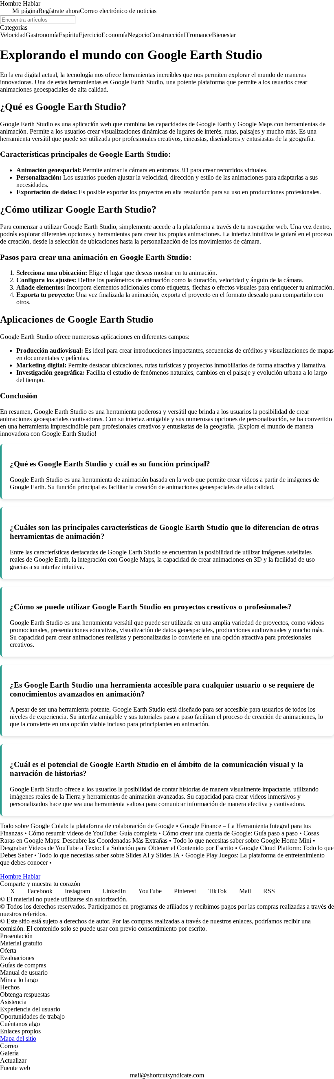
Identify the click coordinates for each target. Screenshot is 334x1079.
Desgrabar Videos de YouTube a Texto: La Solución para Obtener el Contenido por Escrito (116, 847)
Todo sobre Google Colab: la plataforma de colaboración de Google (87, 825)
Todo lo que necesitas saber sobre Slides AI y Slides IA (109, 855)
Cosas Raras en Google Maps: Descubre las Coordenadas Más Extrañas (159, 837)
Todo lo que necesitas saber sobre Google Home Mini (242, 840)
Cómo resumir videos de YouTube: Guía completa (93, 833)
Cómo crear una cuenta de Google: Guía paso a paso (230, 833)
